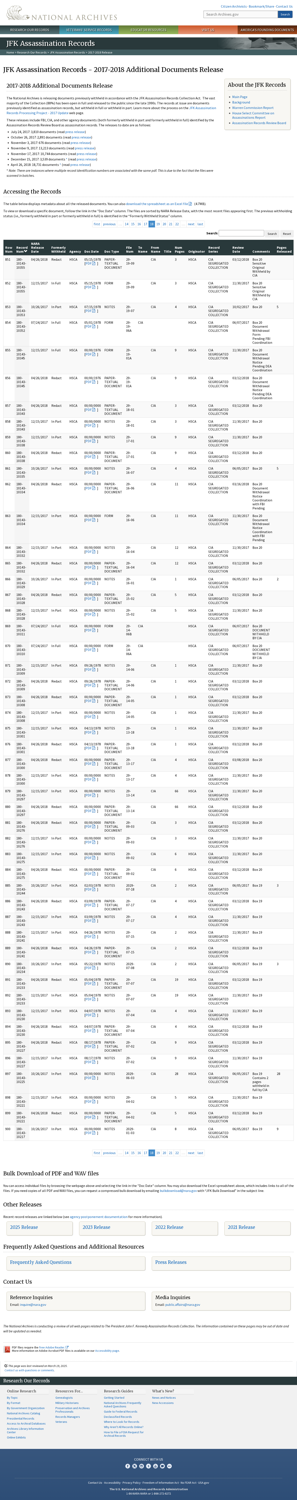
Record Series (214, 249)
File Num (129, 249)
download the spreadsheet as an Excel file (157, 204)
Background (241, 102)
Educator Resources (148, 30)
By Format (13, 1403)
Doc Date (91, 251)
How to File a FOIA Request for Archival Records (124, 1434)
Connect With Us (148, 1459)
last (200, 224)
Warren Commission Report (253, 107)
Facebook (127, 1466)
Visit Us (208, 30)
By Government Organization (26, 1408)
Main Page (239, 97)
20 (164, 224)
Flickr (169, 1466)
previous (109, 224)
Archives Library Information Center (25, 1430)
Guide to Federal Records (120, 1411)
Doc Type (111, 251)
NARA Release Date (37, 247)
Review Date (238, 249)
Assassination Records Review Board (259, 123)
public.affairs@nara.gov (182, 1304)
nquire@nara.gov (33, 1304)
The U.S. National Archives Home (62, 12)
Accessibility (112, 1483)
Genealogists (64, 1398)
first (97, 224)
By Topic (12, 1398)
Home (10, 52)
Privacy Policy (132, 1483)
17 (145, 224)
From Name (155, 249)
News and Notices (164, 1398)
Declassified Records (118, 1417)
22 (177, 224)
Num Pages (180, 249)
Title (167, 251)
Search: (212, 233)
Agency (75, 251)
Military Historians (67, 1403)
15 (133, 224)
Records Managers (67, 1417)
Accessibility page (107, 1351)
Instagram (141, 1466)
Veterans (61, 1422)
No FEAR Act (188, 1483)
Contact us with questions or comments (29, 1370)
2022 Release (169, 1227)
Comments (261, 251)
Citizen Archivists (234, 6)
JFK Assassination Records (67, 52)
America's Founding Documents (267, 30)
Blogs (162, 1466)
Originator (196, 251)
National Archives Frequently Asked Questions (122, 1404)
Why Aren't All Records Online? (123, 1427)
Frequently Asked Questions (41, 1262)
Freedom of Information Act (161, 1483)
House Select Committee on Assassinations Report (253, 115)
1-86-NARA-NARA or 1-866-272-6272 (148, 1493)
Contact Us (284, 6)
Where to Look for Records (121, 1422)
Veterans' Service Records (89, 30)
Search (285, 14)
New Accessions (163, 1403)
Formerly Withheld (58, 249)
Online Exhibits (16, 1437)
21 (170, 224)
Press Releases (171, 1262)
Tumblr (148, 1466)
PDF (88, 263)
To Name (142, 249)
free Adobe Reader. (52, 1347)
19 (158, 224)
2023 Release (96, 1227)
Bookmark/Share (261, 6)
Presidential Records (20, 1418)
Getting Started (114, 1398)
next (191, 224)
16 (139, 224)
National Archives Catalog (23, 1413)
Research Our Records (29, 30)
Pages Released (284, 249)
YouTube (155, 1466)
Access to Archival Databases (26, 1423)
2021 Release (241, 1227)
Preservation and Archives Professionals (72, 1409)
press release (75, 132)
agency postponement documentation (99, 1217)
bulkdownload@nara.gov (178, 1190)
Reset (287, 234)
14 (126, 224)
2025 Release (24, 1227)
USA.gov (203, 1483)
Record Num (22, 249)
